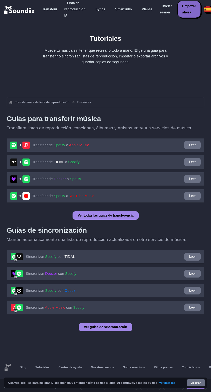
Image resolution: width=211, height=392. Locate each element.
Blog (23, 367)
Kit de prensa (163, 367)
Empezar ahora (189, 9)
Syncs (100, 9)
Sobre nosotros (134, 367)
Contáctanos (191, 367)
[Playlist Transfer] (19, 9)
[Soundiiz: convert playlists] (8, 367)
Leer (192, 145)
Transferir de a (60, 145)
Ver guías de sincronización (105, 327)
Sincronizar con (50, 257)
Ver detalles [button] (167, 382)
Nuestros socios (102, 367)
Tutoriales (42, 367)
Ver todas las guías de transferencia (106, 215)
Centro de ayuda (70, 367)
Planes (147, 9)
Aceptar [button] (196, 382)
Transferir (49, 9)
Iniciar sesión (165, 9)
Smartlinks (123, 9)
